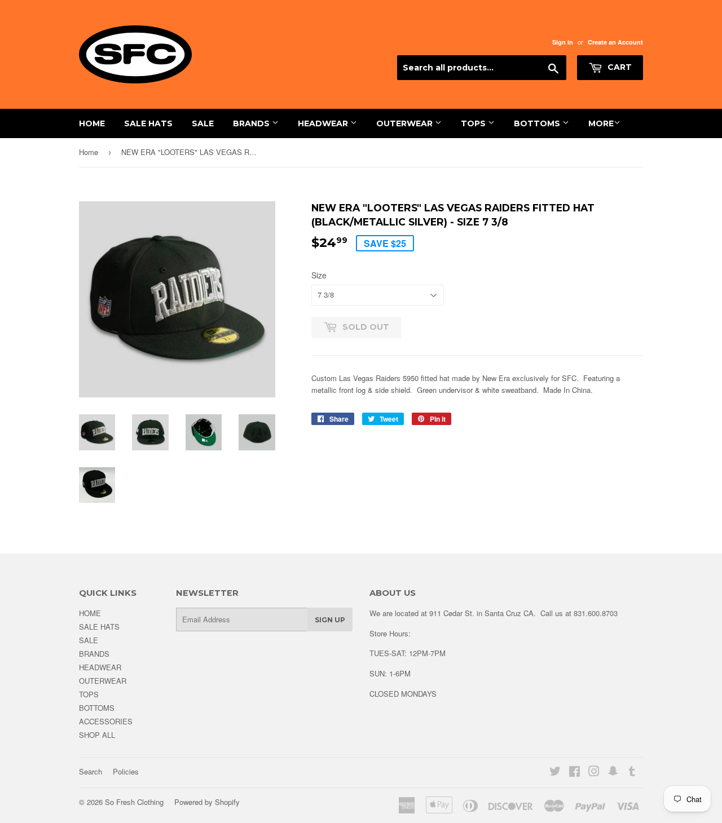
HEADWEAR (324, 123)
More (601, 123)
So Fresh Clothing (134, 802)
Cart (618, 67)
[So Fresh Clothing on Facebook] (574, 772)
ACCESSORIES (106, 721)
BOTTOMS (538, 123)
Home (88, 152)
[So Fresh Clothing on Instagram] (594, 772)
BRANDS (252, 123)
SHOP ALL (97, 734)
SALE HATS (148, 123)
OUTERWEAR (405, 123)
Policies (126, 771)
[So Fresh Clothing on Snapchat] (613, 772)
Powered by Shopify (207, 802)
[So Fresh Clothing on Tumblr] (632, 772)
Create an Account (615, 42)
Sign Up (330, 620)
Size (319, 275)
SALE (203, 123)
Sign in (562, 42)
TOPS (474, 123)
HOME (92, 123)
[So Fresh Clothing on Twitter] (555, 772)
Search (90, 771)
